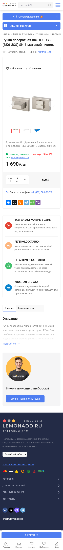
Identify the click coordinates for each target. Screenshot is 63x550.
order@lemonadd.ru (13, 519)
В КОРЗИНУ (31, 535)
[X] (14, 202)
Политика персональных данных (18, 464)
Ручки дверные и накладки (48, 34)
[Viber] (37, 202)
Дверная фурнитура (22, 34)
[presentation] (11, 103)
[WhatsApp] (32, 202)
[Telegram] (26, 202)
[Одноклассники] (20, 202)
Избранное (16, 68)
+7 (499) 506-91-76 (20, 157)
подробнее (9, 343)
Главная (7, 34)
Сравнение (35, 68)
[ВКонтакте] (8, 202)
